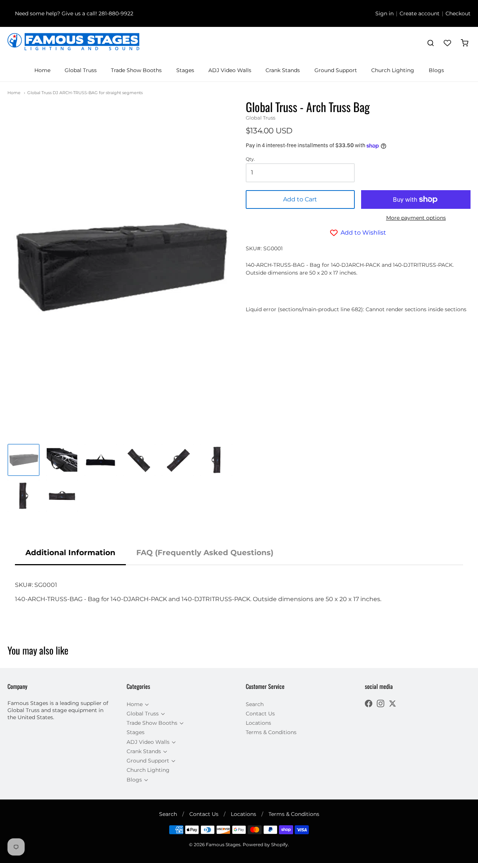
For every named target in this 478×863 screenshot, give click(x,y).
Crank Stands (283, 70)
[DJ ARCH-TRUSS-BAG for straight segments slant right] (178, 460)
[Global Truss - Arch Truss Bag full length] (100, 460)
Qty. (250, 159)
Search (255, 704)
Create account (420, 13)
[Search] (430, 43)
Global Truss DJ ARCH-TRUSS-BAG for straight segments (85, 92)
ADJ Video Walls (229, 70)
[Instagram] (380, 704)
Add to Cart (300, 199)
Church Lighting (392, 70)
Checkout (458, 13)
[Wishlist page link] (447, 43)
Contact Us (260, 713)
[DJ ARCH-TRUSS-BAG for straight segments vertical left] (216, 460)
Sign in (384, 13)
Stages (185, 70)
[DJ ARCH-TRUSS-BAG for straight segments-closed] (62, 496)
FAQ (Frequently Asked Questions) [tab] (204, 552)
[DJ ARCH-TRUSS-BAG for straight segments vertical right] (23, 496)
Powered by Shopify (265, 844)
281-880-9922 (116, 13)
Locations (258, 723)
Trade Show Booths (136, 70)
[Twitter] (392, 704)
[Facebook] (368, 704)
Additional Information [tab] (70, 552)
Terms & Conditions (271, 732)
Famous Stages (223, 844)
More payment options (416, 217)
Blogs (436, 70)
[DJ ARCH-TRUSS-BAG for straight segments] (23, 460)
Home (42, 70)
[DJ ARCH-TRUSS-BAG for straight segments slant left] (139, 460)
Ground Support (335, 70)
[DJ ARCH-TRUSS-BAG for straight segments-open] (62, 460)
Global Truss (81, 70)
